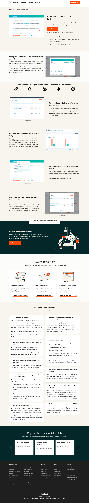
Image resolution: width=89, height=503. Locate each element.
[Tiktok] (56, 490)
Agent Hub (11, 473)
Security (42, 498)
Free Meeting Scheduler (22, 442)
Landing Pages (26, 471)
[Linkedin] (48, 490)
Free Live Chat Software (28, 477)
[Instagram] (37, 490)
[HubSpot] (10, 2)
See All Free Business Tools (46, 467)
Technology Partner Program (72, 479)
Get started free (75, 2)
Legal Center (27, 498)
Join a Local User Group (71, 469)
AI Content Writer (12, 477)
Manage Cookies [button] (61, 498)
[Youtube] (41, 490)
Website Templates (44, 482)
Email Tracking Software (13, 475)
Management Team (57, 471)
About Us (55, 467)
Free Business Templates (45, 477)
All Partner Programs (71, 475)
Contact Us (56, 482)
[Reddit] (52, 490)
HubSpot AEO (11, 469)
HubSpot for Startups (71, 481)
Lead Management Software (14, 484)
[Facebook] (33, 490)
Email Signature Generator (46, 475)
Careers (55, 469)
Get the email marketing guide (20, 295)
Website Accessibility (51, 498)
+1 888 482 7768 (44, 222)
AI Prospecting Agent (28, 467)
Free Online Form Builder (28, 473)
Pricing (31, 2)
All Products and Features (14, 467)
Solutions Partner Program (72, 477)
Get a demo (16, 243)
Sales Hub (11, 9)
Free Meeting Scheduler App (14, 471)
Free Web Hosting (27, 484)
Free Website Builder (28, 469)
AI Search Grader (44, 469)
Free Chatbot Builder (28, 475)
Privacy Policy (35, 498)
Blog (55, 477)
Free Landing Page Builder (29, 482)
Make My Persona (44, 473)
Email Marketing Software (14, 482)
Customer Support (70, 467)
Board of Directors (57, 473)
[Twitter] (44, 490)
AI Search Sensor (44, 471)
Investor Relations (57, 475)
